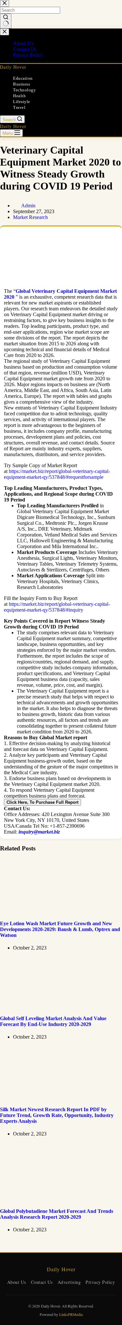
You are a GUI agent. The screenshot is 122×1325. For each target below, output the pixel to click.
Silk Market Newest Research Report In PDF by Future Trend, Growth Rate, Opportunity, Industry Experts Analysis (57, 1115)
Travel (19, 107)
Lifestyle (21, 101)
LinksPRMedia (71, 1314)
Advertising (69, 1282)
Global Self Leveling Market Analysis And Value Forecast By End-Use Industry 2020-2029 (53, 1021)
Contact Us (42, 1282)
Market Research (30, 217)
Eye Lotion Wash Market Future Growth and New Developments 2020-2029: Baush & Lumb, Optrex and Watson (60, 929)
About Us (16, 1282)
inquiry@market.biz (39, 832)
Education (23, 78)
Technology (24, 89)
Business (21, 84)
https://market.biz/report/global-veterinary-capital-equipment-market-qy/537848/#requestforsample (57, 474)
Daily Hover (13, 67)
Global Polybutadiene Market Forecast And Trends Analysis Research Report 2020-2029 (56, 1214)
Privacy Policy (100, 1282)
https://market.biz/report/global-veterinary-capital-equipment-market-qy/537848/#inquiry (57, 607)
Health (19, 95)
